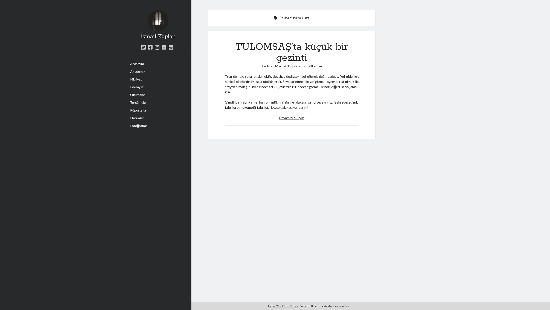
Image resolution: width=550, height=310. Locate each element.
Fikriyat (136, 79)
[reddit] (171, 47)
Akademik (137, 71)
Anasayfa (137, 64)
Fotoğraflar (138, 126)
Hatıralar (137, 118)
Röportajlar (138, 110)
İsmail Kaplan (158, 36)
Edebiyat (137, 87)
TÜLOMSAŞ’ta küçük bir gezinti (291, 52)
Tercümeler (138, 102)
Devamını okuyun (291, 118)
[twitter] (143, 47)
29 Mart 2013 (280, 66)
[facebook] (150, 47)
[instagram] (157, 47)
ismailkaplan (312, 66)
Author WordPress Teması (283, 306)
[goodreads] (164, 47)
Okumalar (137, 95)
